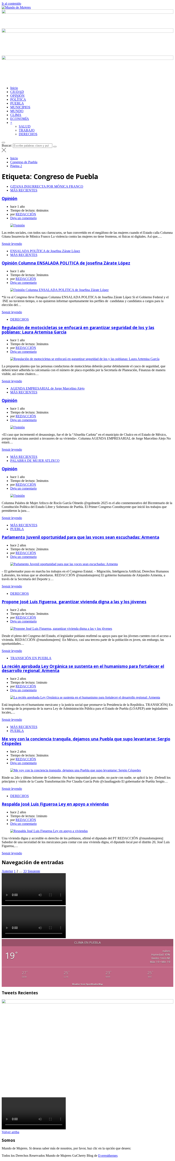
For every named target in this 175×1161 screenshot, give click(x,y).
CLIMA (15, 115)
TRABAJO (27, 130)
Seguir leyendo (12, 244)
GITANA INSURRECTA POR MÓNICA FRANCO (46, 186)
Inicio (14, 88)
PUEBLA (17, 103)
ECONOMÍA (19, 119)
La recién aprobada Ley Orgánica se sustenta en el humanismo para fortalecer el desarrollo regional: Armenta (83, 668)
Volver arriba (10, 1132)
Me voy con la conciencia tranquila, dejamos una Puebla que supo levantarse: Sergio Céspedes (86, 741)
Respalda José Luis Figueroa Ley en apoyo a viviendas (55, 804)
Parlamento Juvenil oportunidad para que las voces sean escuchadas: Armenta (80, 537)
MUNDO (16, 111)
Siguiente (34, 871)
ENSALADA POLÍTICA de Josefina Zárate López (45, 251)
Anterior (7, 871)
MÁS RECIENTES (23, 190)
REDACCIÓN (26, 214)
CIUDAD (17, 92)
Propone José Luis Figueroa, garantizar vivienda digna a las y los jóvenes (74, 601)
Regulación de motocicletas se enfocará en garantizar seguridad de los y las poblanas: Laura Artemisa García (78, 330)
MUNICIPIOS (20, 107)
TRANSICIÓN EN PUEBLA (30, 658)
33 (25, 871)
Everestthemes (108, 1155)
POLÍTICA (18, 99)
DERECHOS (28, 134)
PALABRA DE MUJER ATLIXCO (35, 460)
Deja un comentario (23, 218)
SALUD (25, 126)
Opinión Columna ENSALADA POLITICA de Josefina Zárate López (66, 263)
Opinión (9, 198)
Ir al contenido (11, 3)
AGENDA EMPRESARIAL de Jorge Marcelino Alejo (47, 388)
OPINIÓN (17, 95)
